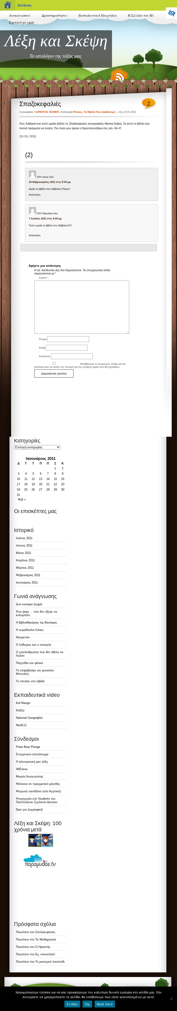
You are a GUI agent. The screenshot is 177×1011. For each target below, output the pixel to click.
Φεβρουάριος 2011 (28, 575)
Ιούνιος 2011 (24, 545)
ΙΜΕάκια (21, 769)
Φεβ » (22, 499)
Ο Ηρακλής (42, 947)
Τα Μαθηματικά (45, 939)
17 (18, 484)
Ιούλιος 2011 (24, 538)
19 (33, 484)
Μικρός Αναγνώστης (29, 776)
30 (62, 489)
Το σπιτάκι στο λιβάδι (30, 681)
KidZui (20, 710)
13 (40, 479)
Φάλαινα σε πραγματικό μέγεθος (38, 784)
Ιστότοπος (44, 356)
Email (42, 347)
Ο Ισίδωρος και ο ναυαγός (33, 644)
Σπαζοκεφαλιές (40, 104)
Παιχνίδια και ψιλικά (29, 663)
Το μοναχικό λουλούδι (50, 961)
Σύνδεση (24, 5)
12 (33, 479)
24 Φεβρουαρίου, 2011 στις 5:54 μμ (50, 182)
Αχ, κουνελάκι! (45, 954)
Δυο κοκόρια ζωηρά (29, 604)
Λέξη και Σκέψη (56, 41)
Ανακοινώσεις (19, 15)
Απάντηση (34, 194)
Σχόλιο (43, 277)
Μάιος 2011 (23, 553)
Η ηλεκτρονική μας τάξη (32, 761)
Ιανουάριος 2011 (27, 582)
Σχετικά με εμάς (21, 22)
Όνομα (43, 339)
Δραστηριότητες (54, 15)
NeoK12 (21, 725)
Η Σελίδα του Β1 (141, 15)
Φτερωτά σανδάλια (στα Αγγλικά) (38, 791)
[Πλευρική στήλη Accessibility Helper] (171, 12)
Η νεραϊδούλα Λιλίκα (30, 630)
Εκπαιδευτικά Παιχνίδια (98, 15)
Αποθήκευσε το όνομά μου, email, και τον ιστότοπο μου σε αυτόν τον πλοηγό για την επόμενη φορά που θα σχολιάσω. (80, 365)
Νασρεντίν (23, 637)
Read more (105, 1004)
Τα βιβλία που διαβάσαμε (99, 112)
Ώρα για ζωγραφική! (29, 809)
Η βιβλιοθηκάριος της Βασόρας (36, 622)
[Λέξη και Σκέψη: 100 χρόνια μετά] (40, 840)
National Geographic (29, 717)
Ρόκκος (77, 112)
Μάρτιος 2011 (25, 567)
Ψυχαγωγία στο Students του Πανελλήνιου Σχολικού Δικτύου (36, 800)
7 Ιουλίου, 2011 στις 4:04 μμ (45, 218)
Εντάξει (72, 1004)
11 (25, 479)
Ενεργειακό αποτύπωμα (32, 754)
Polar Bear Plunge (28, 747)
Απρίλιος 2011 (25, 560)
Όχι (87, 1004)
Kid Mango (23, 703)
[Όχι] (171, 998)
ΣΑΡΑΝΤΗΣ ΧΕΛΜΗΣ (47, 112)
